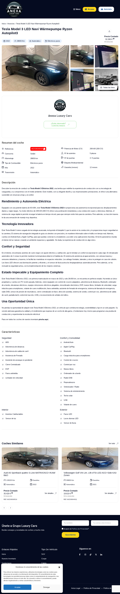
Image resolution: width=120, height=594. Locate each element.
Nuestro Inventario (9, 559)
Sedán (32, 154)
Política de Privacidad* (80, 529)
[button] (59, 567)
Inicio (4, 24)
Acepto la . (76, 529)
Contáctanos (6, 563)
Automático (36, 41)
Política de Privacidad (92, 588)
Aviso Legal (75, 588)
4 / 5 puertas (94, 158)
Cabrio (43, 563)
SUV (43, 554)
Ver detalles (49, 493)
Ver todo (112, 443)
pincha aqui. (44, 319)
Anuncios (11, 24)
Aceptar (18, 587)
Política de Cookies (110, 588)
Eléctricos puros (54, 41)
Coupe (43, 559)
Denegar (46, 587)
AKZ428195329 (37, 149)
